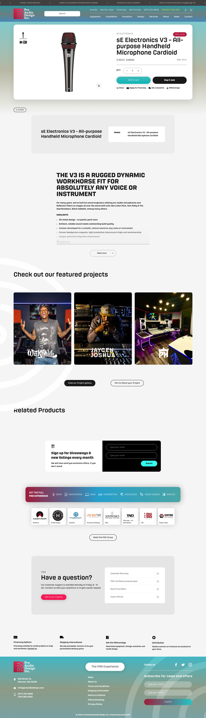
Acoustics (127, 17)
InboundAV (125, 715)
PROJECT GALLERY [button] (171, 10)
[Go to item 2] (23, 42)
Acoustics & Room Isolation (100, 3)
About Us (92, 682)
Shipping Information (98, 691)
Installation (111, 17)
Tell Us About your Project (127, 383)
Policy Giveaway (96, 700)
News (176, 17)
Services (153, 17)
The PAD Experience (105, 666)
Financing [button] (121, 10)
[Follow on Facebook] (176, 665)
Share (121, 88)
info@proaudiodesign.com (31, 688)
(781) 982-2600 (25, 697)
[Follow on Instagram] (190, 665)
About (166, 17)
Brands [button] (93, 10)
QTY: (118, 70)
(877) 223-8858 (25, 694)
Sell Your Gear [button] (107, 10)
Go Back (21, 110)
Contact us (32, 649)
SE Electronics (124, 34)
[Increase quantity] (138, 71)
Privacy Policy (95, 704)
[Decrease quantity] (126, 71)
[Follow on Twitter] (183, 665)
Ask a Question (157, 88)
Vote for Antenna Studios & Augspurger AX (149, 3)
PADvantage (174, 88)
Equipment (95, 17)
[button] (42, 328)
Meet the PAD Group (103, 537)
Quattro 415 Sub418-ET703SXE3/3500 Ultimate (50, 3)
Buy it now (169, 80)
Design (140, 17)
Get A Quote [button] (135, 10)
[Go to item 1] (23, 35)
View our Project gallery (80, 383)
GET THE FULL (38, 494)
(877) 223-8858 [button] (151, 10)
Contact (188, 17)
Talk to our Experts (54, 597)
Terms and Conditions (98, 686)
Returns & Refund (96, 695)
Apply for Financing (138, 88)
